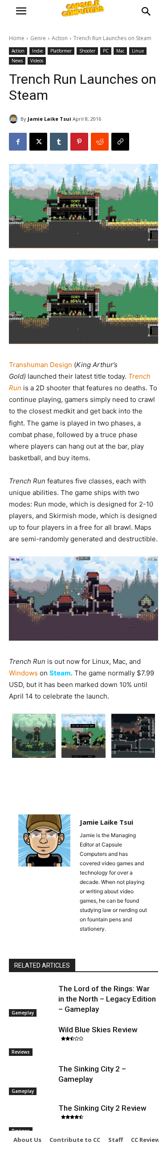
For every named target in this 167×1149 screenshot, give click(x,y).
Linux (138, 51)
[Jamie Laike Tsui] (14, 118)
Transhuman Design (40, 364)
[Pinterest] (79, 142)
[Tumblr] (59, 142)
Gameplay (23, 1013)
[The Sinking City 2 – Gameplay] (31, 1079)
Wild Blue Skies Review (98, 1029)
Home (16, 38)
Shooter (87, 51)
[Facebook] (18, 142)
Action (60, 38)
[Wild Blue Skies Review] (31, 1040)
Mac (120, 51)
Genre (38, 38)
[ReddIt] (100, 142)
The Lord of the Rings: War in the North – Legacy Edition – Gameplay (107, 999)
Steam (60, 673)
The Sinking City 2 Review (102, 1108)
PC (106, 51)
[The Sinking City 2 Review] (31, 1118)
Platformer (61, 51)
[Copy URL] (120, 142)
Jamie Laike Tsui (49, 118)
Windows (23, 673)
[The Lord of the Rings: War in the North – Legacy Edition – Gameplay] (31, 999)
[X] (38, 142)
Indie (37, 51)
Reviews (21, 1052)
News (17, 60)
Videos (36, 60)
